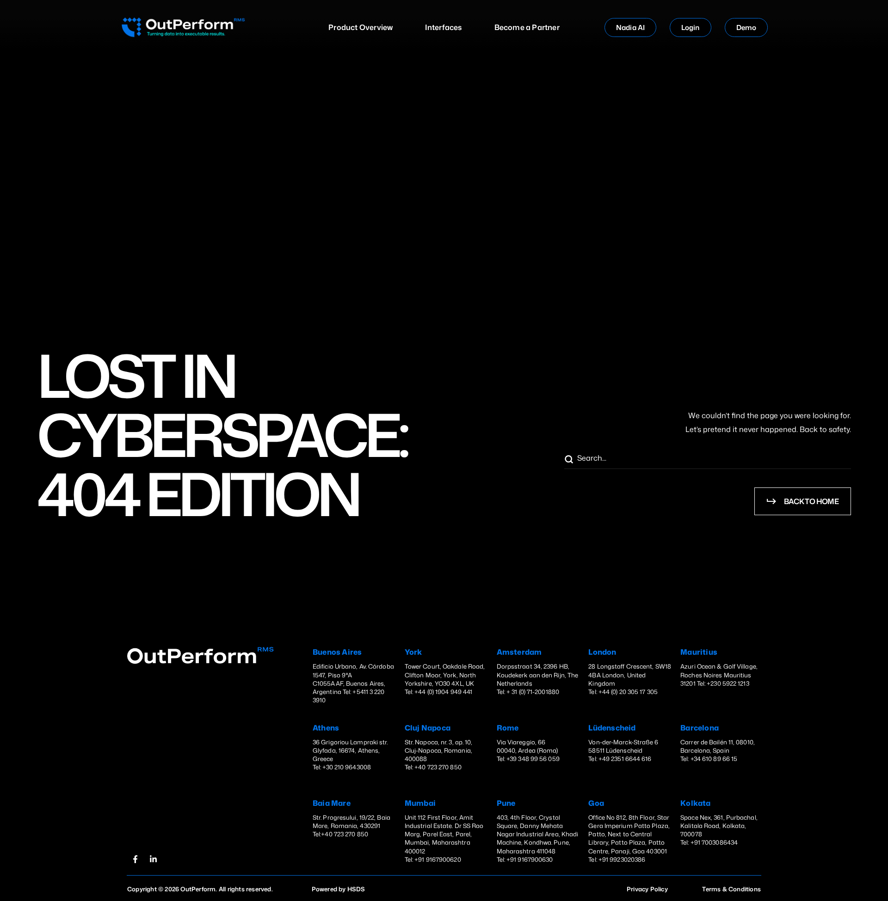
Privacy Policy (647, 889)
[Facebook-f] (135, 859)
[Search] (568, 460)
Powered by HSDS (338, 889)
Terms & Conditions (731, 889)
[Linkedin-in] (153, 859)
